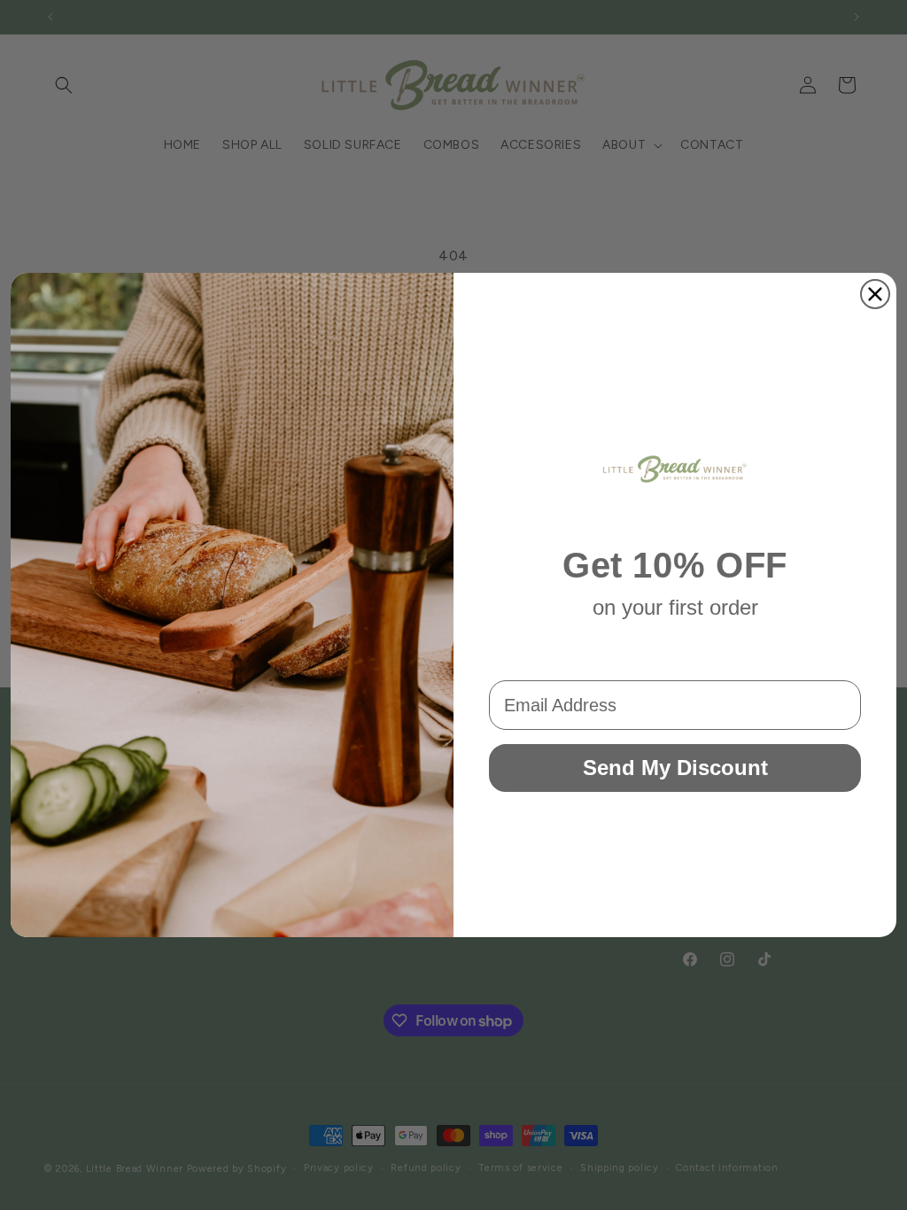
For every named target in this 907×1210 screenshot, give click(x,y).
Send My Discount (675, 768)
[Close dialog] (875, 294)
